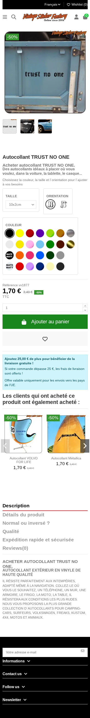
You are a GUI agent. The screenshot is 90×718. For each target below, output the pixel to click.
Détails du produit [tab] (23, 514)
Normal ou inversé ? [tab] (26, 523)
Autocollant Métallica (66, 458)
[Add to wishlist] (45, 338)
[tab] (45, 549)
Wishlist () (79, 4)
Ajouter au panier (50, 321)
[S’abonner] (82, 650)
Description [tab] (16, 505)
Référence (10, 285)
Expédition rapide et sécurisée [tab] (38, 539)
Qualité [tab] (11, 531)
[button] (5, 446)
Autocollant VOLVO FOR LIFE (24, 460)
